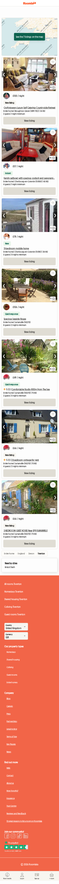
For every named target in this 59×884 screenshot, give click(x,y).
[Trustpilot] (16, 851)
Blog (9, 698)
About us (10, 783)
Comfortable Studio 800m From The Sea (30, 389)
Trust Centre (11, 806)
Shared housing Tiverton (15, 599)
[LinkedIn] (25, 836)
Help (8, 768)
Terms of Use (12, 736)
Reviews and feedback (16, 813)
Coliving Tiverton (12, 606)
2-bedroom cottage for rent (25, 460)
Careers (10, 706)
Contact (10, 775)
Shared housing (13, 660)
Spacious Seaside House (15, 319)
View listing (29, 120)
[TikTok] (19, 836)
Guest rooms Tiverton (14, 614)
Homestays (11, 652)
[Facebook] (6, 836)
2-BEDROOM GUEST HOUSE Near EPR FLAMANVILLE (26, 530)
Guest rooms (12, 675)
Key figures (11, 744)
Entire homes (12, 682)
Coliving (10, 667)
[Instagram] (13, 836)
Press (9, 714)
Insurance (11, 798)
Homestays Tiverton (13, 591)
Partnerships (12, 721)
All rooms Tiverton (13, 584)
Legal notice (12, 729)
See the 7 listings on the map (29, 36)
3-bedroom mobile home (16, 248)
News (9, 752)
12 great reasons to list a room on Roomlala (24, 821)
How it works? (12, 791)
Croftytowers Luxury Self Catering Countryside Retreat (29, 107)
